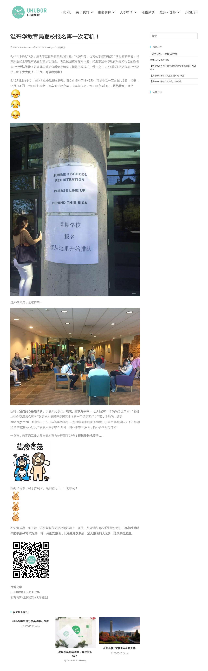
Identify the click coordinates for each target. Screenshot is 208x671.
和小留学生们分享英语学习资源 (30, 621)
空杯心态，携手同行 (159, 59)
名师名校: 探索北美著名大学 (119, 648)
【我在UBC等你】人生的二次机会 (166, 81)
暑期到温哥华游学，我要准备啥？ (75, 653)
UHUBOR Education (22, 47)
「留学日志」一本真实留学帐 (164, 53)
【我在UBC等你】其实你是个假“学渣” (167, 75)
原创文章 (62, 47)
